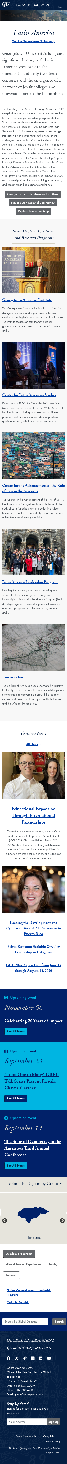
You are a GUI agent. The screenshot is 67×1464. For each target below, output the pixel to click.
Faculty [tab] (52, 1264)
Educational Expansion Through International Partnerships (34, 816)
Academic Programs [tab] (19, 1254)
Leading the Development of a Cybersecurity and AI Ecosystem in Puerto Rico (33, 929)
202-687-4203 (24, 1390)
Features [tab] (11, 1275)
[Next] (62, 1221)
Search (59, 1321)
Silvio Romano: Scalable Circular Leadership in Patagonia (34, 950)
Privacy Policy (52, 1441)
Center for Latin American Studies (29, 395)
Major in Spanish (18, 1302)
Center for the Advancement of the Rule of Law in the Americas (33, 489)
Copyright (48, 1436)
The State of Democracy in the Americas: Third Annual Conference (32, 1148)
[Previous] (4, 1221)
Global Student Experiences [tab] (23, 1264)
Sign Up (53, 1422)
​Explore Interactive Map (33, 211)
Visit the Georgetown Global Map (33, 41)
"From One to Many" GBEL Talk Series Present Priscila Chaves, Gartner (31, 1081)
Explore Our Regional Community (33, 203)
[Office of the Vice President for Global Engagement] (33, 1340)
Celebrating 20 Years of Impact (33, 1021)
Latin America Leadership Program (30, 582)
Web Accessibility (26, 1436)
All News (32, 744)
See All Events (16, 1031)
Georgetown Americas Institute (27, 300)
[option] (33, 1218)
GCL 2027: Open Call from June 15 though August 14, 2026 (33, 968)
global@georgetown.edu (28, 1394)
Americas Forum (15, 678)
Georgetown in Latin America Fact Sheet (32, 194)
